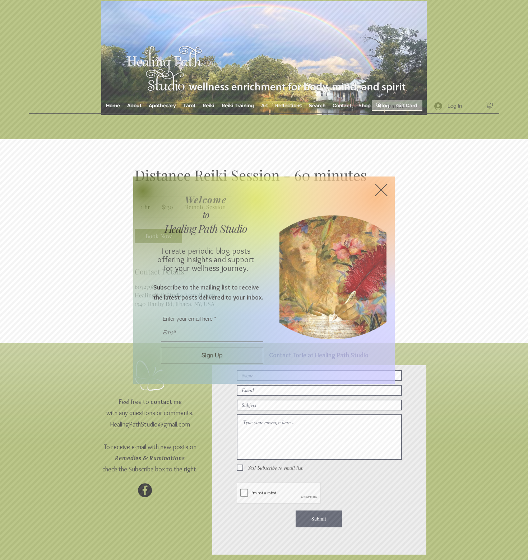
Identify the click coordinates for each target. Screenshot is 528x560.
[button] (381, 190)
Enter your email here (188, 318)
